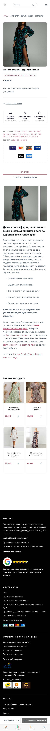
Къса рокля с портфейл (36, 408)
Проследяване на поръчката (16, 542)
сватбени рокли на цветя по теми (19, 345)
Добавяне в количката (36, 720)
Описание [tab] (25, 172)
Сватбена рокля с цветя (17, 335)
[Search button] (33, 5)
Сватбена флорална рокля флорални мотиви (14, 455)
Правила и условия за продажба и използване (24, 611)
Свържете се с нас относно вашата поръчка (23, 546)
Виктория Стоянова (27, 75)
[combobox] (22, 5)
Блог (5, 593)
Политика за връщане (13, 654)
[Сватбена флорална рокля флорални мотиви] (14, 437)
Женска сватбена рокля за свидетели (36, 454)
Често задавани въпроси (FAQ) (17, 642)
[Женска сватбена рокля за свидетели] (36, 437)
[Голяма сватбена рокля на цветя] (27, 328)
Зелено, (16, 140)
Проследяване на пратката (15, 646)
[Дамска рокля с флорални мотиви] (14, 392)
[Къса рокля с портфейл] (36, 392)
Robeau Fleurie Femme (23, 354)
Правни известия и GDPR (14, 615)
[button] (12, 103)
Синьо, (24, 140)
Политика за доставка (13, 596)
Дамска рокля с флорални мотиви (14, 408)
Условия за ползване (12, 650)
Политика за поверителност (15, 600)
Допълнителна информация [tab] (25, 177)
